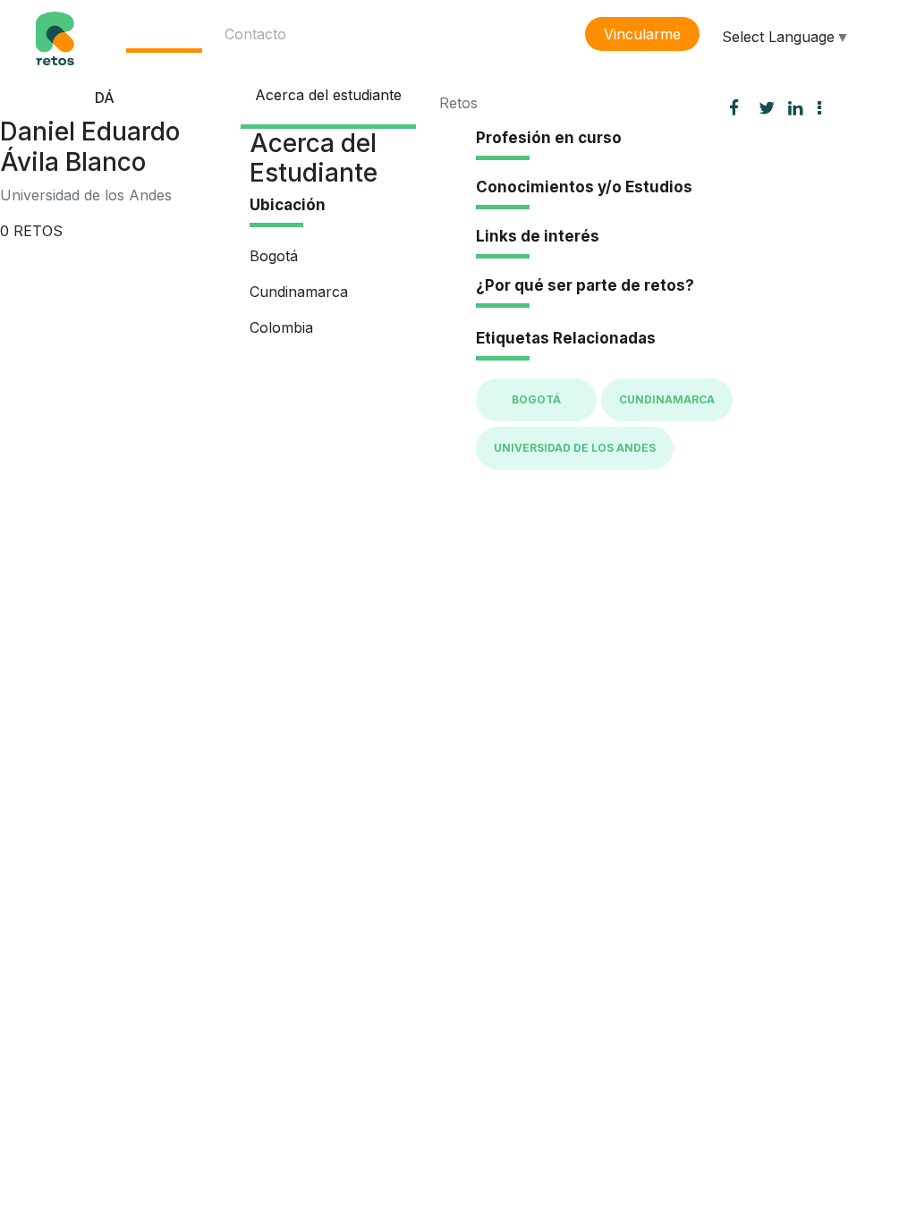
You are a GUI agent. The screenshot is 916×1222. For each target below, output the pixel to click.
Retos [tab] (458, 103)
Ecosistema (164, 34)
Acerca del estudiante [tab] (328, 95)
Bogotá (536, 399)
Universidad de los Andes (575, 447)
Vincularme (642, 34)
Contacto (255, 34)
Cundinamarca (667, 399)
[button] (826, 107)
